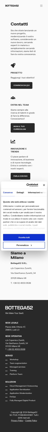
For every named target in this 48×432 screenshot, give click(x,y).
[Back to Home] (12, 5)
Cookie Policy (31, 421)
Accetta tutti (24, 237)
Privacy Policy (17, 421)
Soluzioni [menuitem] (10, 382)
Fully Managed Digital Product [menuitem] (22, 400)
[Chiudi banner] (44, 185)
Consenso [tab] (8, 192)
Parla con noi (20, 176)
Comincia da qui (21, 85)
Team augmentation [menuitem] (18, 363)
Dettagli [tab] (20, 192)
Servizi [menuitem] (9, 356)
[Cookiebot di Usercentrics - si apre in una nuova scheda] (28, 185)
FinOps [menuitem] (13, 397)
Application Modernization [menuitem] (21, 393)
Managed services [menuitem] (17, 367)
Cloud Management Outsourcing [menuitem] (24, 386)
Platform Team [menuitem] (16, 374)
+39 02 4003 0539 (22, 283)
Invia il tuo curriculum (19, 127)
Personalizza (23, 245)
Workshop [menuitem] (14, 360)
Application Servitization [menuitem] (20, 390)
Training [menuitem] (13, 370)
